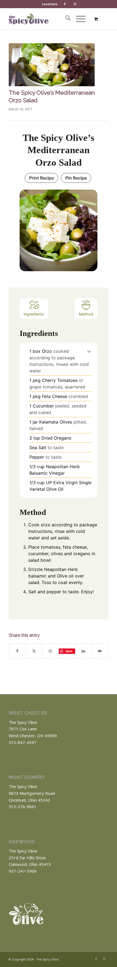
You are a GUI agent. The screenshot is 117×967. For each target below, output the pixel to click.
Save (69, 651)
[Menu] (77, 19)
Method (86, 314)
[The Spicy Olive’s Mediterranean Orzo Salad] (52, 64)
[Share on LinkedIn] (83, 651)
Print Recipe (41, 178)
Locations (49, 4)
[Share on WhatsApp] (50, 651)
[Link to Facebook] (96, 959)
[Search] (65, 19)
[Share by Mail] (100, 651)
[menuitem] (49, 4)
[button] (89, 351)
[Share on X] (34, 651)
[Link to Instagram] (104, 959)
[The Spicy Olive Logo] (28, 19)
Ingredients (34, 314)
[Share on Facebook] (17, 651)
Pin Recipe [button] (76, 178)
